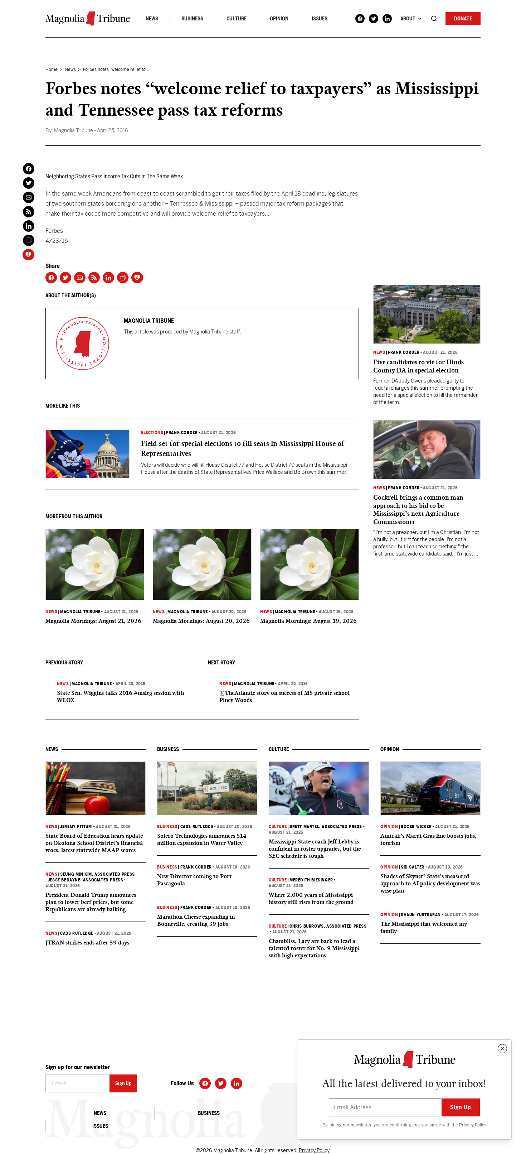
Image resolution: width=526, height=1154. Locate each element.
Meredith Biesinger (311, 880)
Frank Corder (182, 432)
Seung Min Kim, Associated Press (97, 874)
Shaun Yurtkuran (421, 914)
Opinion (279, 18)
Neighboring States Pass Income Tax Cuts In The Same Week (114, 176)
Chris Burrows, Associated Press (328, 926)
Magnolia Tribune (80, 611)
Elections (152, 432)
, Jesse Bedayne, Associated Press (84, 880)
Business (192, 18)
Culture (237, 18)
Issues (319, 18)
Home (51, 69)
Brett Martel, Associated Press (325, 826)
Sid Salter (412, 867)
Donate (463, 18)
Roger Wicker (416, 826)
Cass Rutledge (76, 933)
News (152, 18)
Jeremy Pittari (76, 826)
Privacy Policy (472, 1124)
